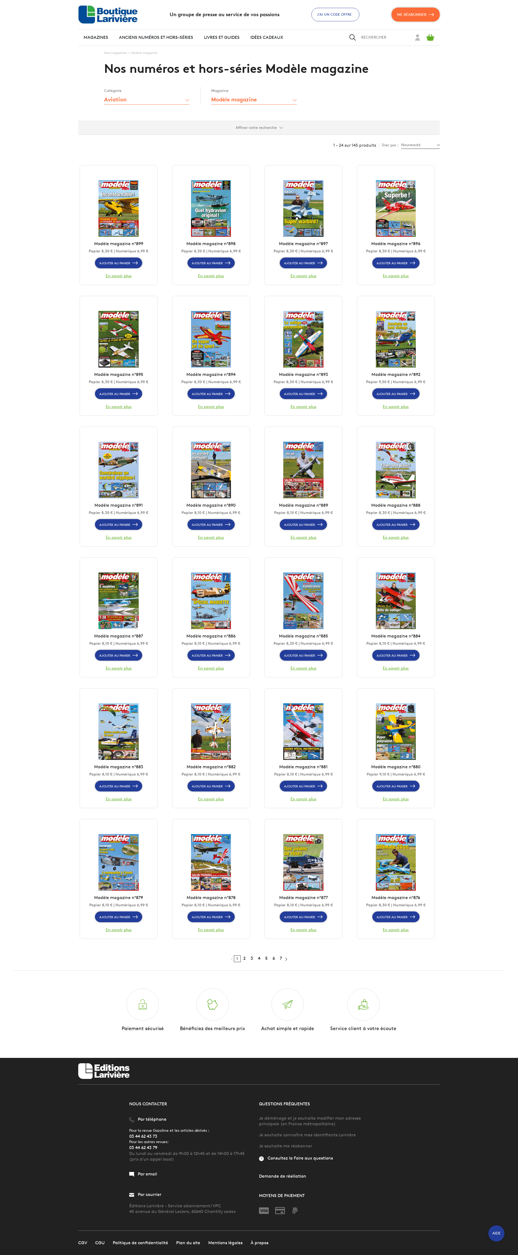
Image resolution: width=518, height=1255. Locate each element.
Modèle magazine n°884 (395, 636)
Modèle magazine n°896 (395, 243)
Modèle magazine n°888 (395, 505)
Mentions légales (225, 1242)
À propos (259, 1242)
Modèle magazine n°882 (211, 766)
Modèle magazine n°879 (118, 897)
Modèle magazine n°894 (211, 374)
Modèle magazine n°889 (303, 505)
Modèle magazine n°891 (118, 505)
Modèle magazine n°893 (303, 374)
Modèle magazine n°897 (303, 243)
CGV (82, 1242)
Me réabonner (412, 14)
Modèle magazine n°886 (211, 636)
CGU (100, 1242)
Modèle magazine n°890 (211, 505)
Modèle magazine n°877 (303, 897)
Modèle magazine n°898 (211, 243)
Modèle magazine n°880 (395, 766)
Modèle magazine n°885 (303, 636)
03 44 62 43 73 (143, 1136)
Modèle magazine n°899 (118, 243)
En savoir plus (119, 275)
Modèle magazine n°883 (118, 766)
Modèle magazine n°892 (396, 374)
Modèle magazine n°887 (118, 636)
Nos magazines (115, 53)
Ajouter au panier (114, 263)
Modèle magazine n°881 (303, 766)
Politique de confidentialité (140, 1242)
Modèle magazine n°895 (118, 374)
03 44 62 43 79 (143, 1147)
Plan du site (188, 1242)
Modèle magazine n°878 (211, 897)
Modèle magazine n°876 (396, 897)
